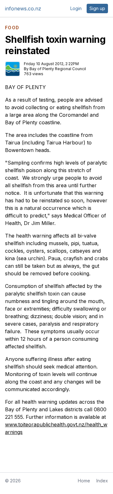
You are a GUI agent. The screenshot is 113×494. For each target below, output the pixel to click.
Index (102, 480)
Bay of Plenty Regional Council (58, 68)
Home (84, 480)
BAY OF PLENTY (25, 87)
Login (76, 8)
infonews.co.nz (23, 8)
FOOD (12, 27)
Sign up (97, 8)
